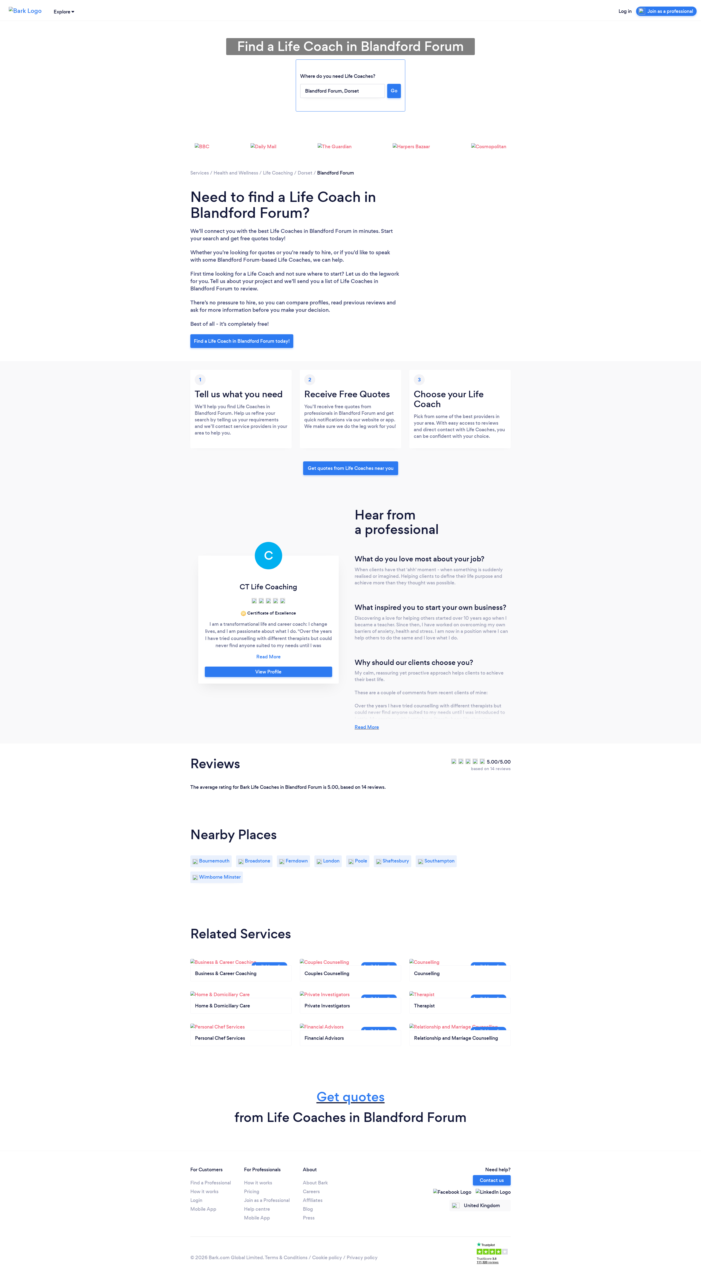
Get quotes (351, 1097)
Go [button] (394, 90)
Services (199, 173)
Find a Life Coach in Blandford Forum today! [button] (242, 341)
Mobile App (203, 1209)
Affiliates (313, 1200)
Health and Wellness (236, 173)
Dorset (305, 173)
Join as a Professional (267, 1200)
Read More (367, 727)
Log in (625, 11)
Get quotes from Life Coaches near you (350, 468)
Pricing (251, 1191)
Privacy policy (362, 1257)
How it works (204, 1191)
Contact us (492, 1180)
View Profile (268, 672)
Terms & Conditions (286, 1257)
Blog (308, 1209)
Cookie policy (327, 1257)
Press (309, 1218)
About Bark (315, 1182)
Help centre (257, 1209)
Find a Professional (210, 1182)
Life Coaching (278, 173)
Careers (311, 1191)
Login (196, 1200)
